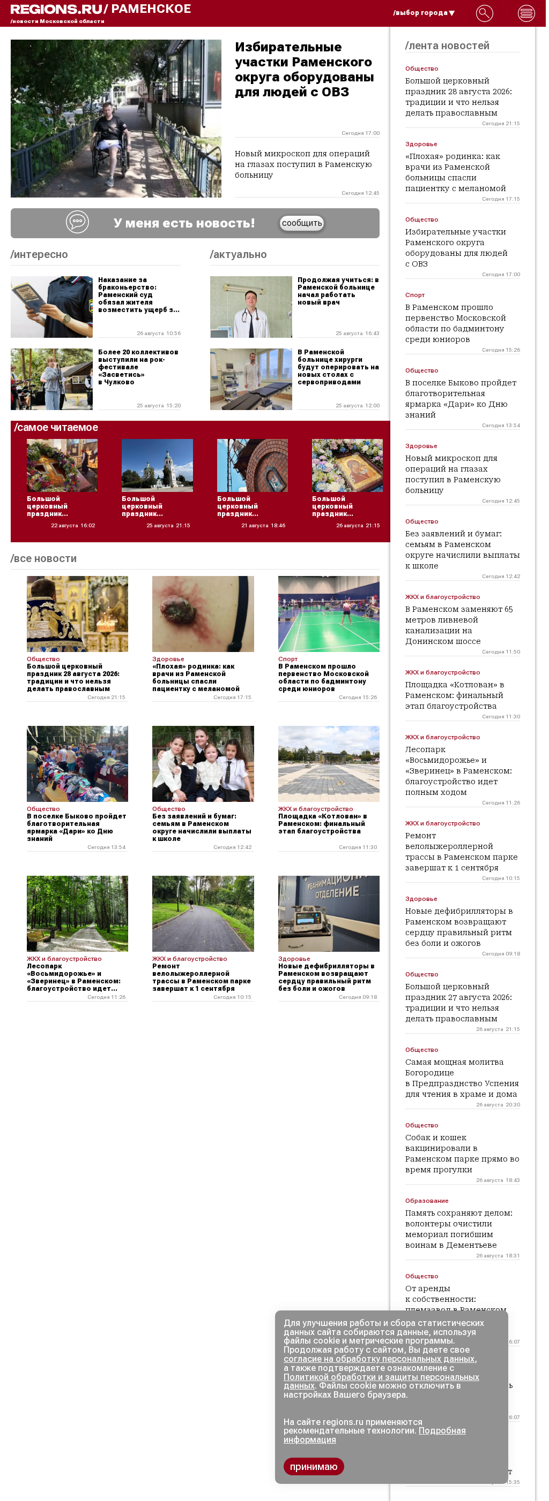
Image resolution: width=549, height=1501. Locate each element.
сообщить (302, 223)
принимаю (314, 1466)
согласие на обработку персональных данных (379, 1359)
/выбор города (421, 13)
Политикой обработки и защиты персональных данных (381, 1381)
